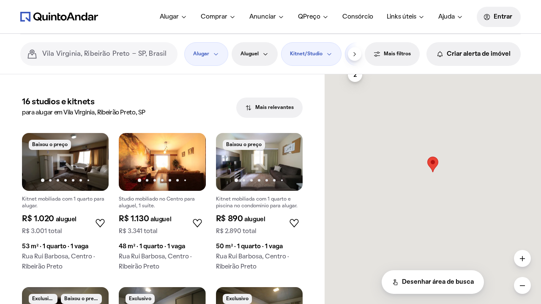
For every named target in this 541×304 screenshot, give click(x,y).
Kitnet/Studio (306, 54)
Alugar (169, 17)
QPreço (309, 17)
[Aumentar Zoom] (522, 258)
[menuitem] (173, 17)
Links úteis (401, 17)
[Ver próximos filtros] (354, 54)
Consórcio (357, 17)
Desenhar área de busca (438, 282)
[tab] (269, 108)
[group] (65, 205)
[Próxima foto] (93, 161)
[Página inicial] (59, 16)
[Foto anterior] (37, 161)
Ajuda (446, 17)
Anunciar (262, 17)
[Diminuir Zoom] (522, 285)
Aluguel (249, 54)
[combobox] (106, 54)
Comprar (214, 17)
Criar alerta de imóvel (479, 54)
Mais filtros (397, 54)
